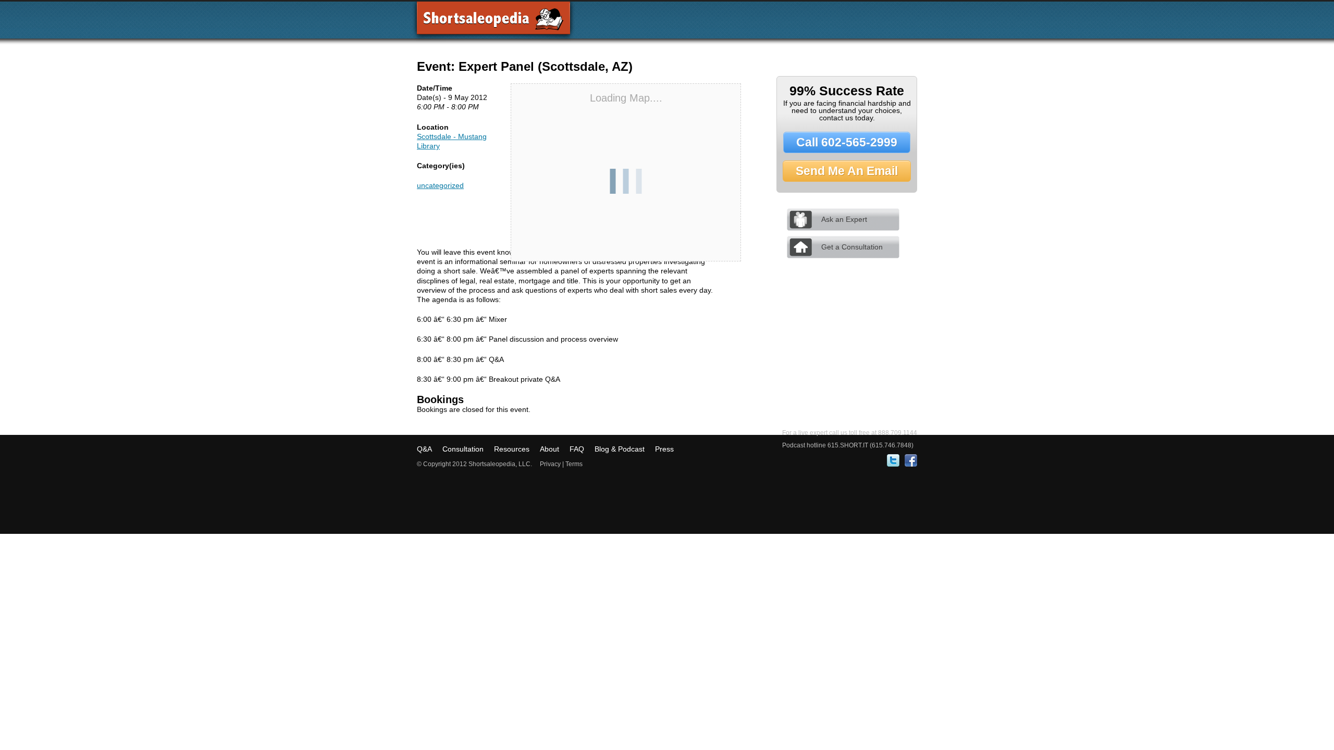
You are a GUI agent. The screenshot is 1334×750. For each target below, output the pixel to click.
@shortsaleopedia (893, 460)
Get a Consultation (852, 247)
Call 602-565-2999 (846, 142)
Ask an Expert (844, 219)
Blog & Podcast (620, 449)
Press (664, 449)
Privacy (550, 464)
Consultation (463, 449)
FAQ (577, 449)
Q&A (424, 449)
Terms (574, 464)
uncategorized (440, 185)
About (549, 449)
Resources (511, 449)
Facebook (911, 460)
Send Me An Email (847, 171)
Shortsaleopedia (493, 22)
